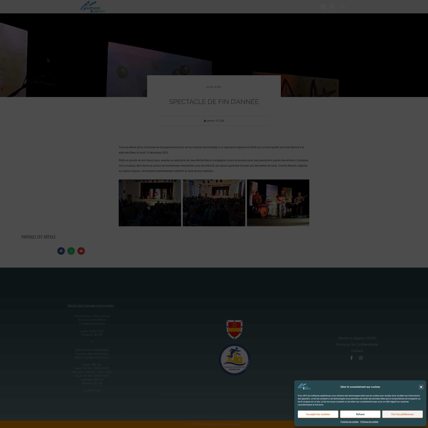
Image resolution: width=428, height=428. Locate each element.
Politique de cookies (350, 422)
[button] (421, 387)
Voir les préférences (402, 414)
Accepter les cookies (318, 414)
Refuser (360, 414)
